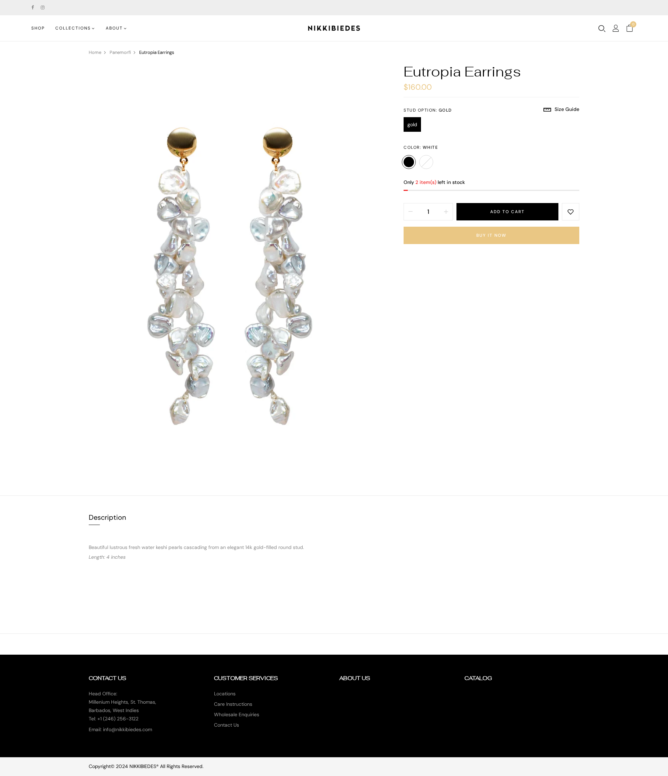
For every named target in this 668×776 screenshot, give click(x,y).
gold (412, 124)
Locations (225, 693)
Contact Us (226, 725)
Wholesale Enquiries (236, 714)
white (409, 162)
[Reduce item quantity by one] (410, 211)
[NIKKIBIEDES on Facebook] (32, 7)
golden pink (426, 162)
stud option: (428, 110)
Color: (421, 147)
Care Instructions (233, 704)
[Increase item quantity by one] (446, 211)
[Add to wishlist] (570, 211)
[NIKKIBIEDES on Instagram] (43, 7)
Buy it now (491, 235)
